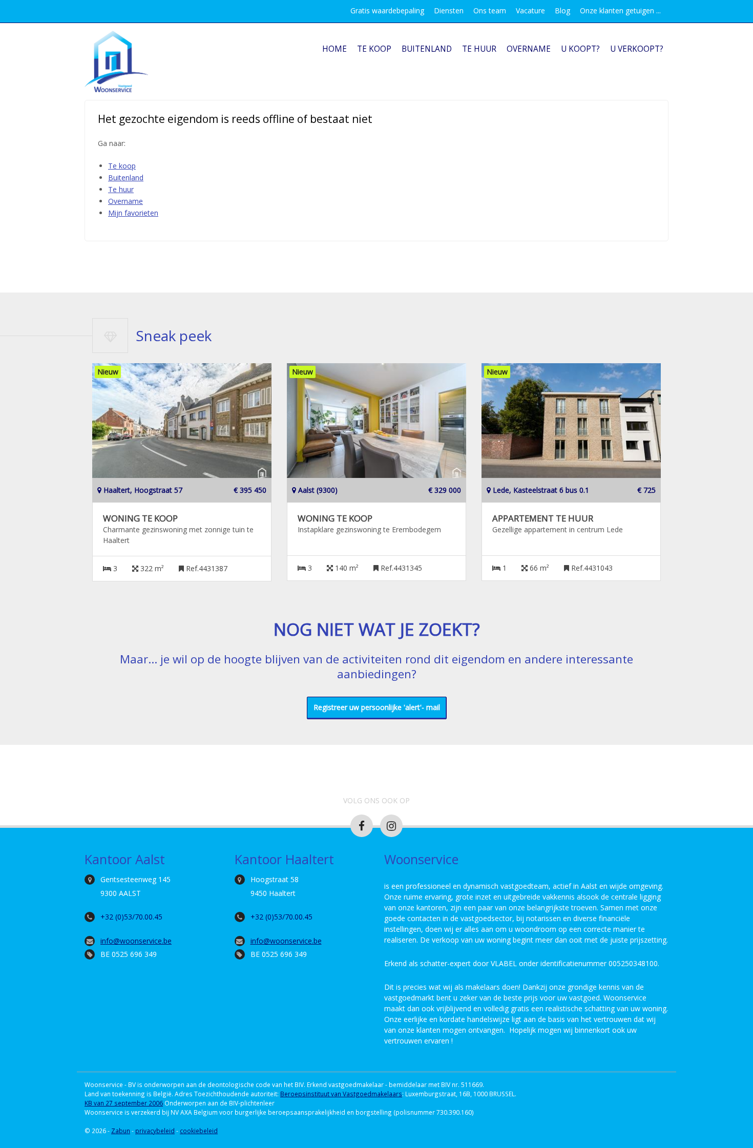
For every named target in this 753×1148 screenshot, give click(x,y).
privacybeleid (155, 1130)
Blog (562, 10)
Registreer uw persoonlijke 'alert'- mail (376, 707)
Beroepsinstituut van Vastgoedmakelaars (341, 1094)
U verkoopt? (636, 49)
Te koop (374, 49)
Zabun (120, 1130)
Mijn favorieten (133, 213)
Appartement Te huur (542, 518)
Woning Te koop (140, 518)
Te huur (479, 49)
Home (334, 49)
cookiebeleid (199, 1130)
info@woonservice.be (136, 941)
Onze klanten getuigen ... (620, 10)
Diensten (449, 10)
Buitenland (427, 49)
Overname (529, 49)
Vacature (530, 10)
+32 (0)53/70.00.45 (131, 917)
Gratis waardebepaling (387, 10)
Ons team (489, 10)
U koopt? (580, 49)
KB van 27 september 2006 (124, 1103)
